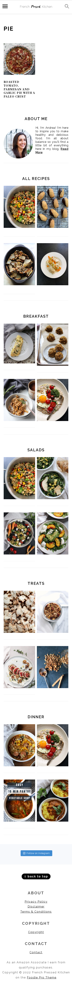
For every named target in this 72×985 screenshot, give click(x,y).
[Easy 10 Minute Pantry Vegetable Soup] (19, 820)
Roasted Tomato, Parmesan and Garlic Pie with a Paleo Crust (19, 89)
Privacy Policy (36, 901)
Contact (36, 952)
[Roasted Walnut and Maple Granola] (53, 687)
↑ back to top (36, 876)
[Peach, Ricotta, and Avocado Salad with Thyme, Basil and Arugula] (53, 553)
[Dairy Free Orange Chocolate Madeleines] (53, 207)
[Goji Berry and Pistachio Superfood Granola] (53, 632)
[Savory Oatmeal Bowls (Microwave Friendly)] (53, 420)
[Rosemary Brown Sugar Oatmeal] (19, 420)
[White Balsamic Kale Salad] (53, 498)
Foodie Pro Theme (41, 977)
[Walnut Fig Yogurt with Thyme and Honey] (19, 687)
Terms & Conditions (36, 911)
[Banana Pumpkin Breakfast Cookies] (53, 364)
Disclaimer (36, 906)
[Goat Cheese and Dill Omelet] (19, 362)
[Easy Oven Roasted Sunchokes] (19, 264)
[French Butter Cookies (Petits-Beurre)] (19, 632)
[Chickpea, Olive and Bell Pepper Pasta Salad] (19, 207)
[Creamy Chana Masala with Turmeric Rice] (53, 820)
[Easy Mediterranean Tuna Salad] (19, 553)
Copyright (36, 932)
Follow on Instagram (38, 853)
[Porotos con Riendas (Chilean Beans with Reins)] (19, 765)
